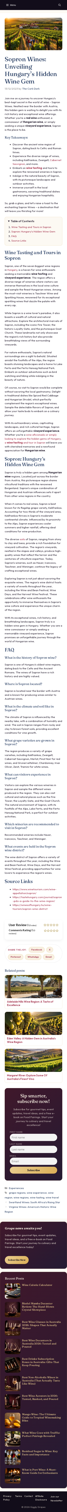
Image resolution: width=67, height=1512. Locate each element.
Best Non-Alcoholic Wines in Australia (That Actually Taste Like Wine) (41, 1380)
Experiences (16, 1188)
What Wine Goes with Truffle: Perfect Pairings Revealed (41, 1434)
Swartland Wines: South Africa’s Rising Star (34, 1202)
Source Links (18, 240)
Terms (18, 1496)
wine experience (37, 1192)
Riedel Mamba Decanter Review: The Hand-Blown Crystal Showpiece (38, 1306)
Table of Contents (22, 221)
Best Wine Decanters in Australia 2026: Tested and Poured (39, 1343)
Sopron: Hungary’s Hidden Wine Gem (33, 231)
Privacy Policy (7, 1498)
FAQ (14, 236)
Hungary (12, 269)
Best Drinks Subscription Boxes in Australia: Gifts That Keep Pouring (40, 1362)
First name (16, 1132)
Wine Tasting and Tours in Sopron (31, 227)
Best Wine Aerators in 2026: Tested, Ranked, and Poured (40, 1397)
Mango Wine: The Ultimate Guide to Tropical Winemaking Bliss (41, 1417)
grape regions (17, 1192)
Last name (16, 1144)
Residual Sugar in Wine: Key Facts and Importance (40, 1453)
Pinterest (16, 957)
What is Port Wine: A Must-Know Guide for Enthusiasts (40, 1471)
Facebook (36, 949)
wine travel (52, 1197)
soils (22, 539)
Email (49, 957)
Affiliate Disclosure (41, 1498)
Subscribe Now (17, 1259)
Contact (28, 1496)
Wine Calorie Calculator (37, 1284)
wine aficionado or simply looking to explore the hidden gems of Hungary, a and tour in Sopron (33, 438)
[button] (59, 5)
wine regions (21, 1197)
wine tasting (34, 167)
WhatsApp (33, 957)
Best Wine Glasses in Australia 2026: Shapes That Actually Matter (41, 1325)
